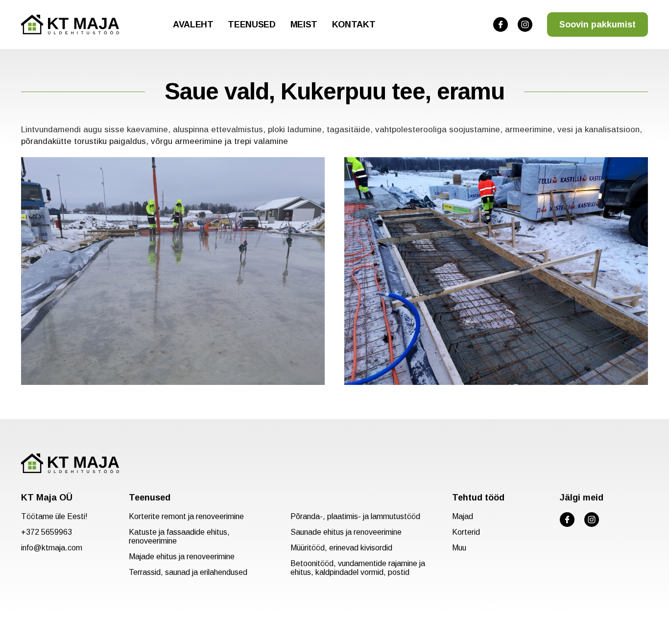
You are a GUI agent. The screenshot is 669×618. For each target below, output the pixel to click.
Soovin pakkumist (597, 24)
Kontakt (353, 24)
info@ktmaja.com (51, 548)
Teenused (251, 24)
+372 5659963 (46, 532)
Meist (303, 24)
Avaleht (193, 24)
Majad (462, 516)
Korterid (466, 532)
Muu (459, 548)
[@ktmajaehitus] (500, 24)
